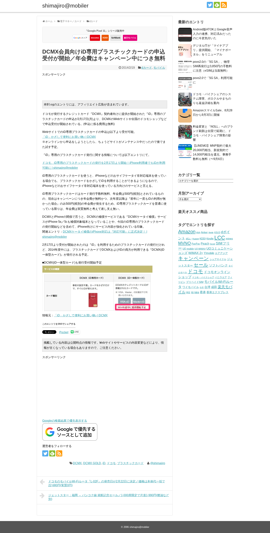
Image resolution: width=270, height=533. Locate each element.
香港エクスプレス (217, 292)
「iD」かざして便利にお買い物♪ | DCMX (69, 136)
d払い (189, 238)
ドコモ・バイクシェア (203, 277)
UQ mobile (188, 248)
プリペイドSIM (195, 282)
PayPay (196, 243)
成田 (214, 287)
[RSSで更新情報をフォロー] (224, 5)
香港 (203, 292)
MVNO (184, 243)
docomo (95, 38)
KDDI (105, 38)
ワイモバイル (190, 287)
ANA (198, 232)
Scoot (212, 244)
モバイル (159, 67)
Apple (210, 232)
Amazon (186, 231)
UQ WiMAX (200, 249)
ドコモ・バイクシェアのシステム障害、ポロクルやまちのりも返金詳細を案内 (212, 99)
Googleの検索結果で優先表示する (64, 420)
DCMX (77, 463)
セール (201, 265)
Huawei (195, 239)
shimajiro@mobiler (65, 6)
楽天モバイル (130, 38)
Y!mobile (209, 253)
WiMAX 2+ (195, 253)
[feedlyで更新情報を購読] (217, 5)
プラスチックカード (130, 463)
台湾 (207, 287)
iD (103, 463)
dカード (146, 67)
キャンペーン (193, 258)
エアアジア (221, 253)
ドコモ (111, 463)
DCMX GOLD (92, 463)
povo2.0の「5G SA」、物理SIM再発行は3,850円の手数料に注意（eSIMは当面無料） (212, 66)
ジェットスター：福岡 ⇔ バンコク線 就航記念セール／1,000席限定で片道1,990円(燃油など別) (108, 497)
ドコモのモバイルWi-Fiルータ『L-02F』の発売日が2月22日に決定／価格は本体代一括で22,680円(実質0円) (106, 483)
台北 (202, 287)
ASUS (217, 232)
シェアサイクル (218, 259)
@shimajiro (157, 463)
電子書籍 (195, 292)
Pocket (63, 332)
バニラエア (221, 277)
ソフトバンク (218, 265)
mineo (229, 238)
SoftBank (115, 38)
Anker (204, 232)
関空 (188, 292)
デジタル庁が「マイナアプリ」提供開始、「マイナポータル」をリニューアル (212, 50)
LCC (219, 237)
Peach (205, 243)
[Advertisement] (109, 85)
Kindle (210, 238)
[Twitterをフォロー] (210, 5)
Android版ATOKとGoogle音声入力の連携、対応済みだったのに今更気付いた (212, 34)
